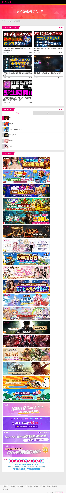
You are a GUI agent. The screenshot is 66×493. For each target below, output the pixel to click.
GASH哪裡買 (28, 486)
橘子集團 (5, 489)
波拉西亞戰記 (12, 134)
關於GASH (6, 486)
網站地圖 (42, 486)
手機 (17, 113)
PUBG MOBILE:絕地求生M (16, 129)
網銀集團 (54, 486)
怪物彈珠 (11, 123)
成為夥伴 (36, 486)
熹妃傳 (10, 146)
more (61, 27)
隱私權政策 (20, 486)
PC (48, 113)
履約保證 (13, 486)
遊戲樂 (10, 21)
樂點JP (49, 486)
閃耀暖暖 (11, 140)
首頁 (5, 21)
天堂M (10, 118)
